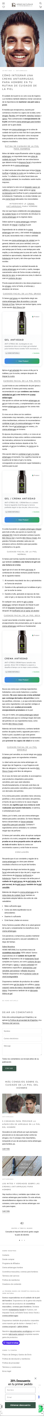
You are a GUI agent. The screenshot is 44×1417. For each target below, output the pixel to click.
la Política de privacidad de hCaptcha (23, 1020)
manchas (30, 116)
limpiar (38, 170)
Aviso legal (6, 1371)
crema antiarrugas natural (29, 715)
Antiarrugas (21, 71)
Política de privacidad (10, 1363)
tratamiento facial (32, 959)
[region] (22, 1229)
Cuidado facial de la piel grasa (22, 294)
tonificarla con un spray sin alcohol (25, 611)
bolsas (37, 116)
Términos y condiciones (11, 1367)
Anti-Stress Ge (19, 307)
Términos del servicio (10, 1276)
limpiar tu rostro (8, 376)
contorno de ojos (15, 278)
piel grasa (13, 298)
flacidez (12, 116)
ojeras (4, 119)
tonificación (27, 875)
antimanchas (28, 968)
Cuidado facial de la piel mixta (22, 381)
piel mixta (29, 570)
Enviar (9, 1068)
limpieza (18, 875)
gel (12, 446)
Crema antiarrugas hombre (12, 1267)
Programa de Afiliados (11, 1263)
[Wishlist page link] (4, 7)
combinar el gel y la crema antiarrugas (17, 423)
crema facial (10, 199)
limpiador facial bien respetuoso (20, 608)
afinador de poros (28, 971)
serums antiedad (27, 965)
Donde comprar (8, 1259)
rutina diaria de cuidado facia (13, 895)
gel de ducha (19, 984)
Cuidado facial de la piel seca (22, 615)
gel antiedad (14, 370)
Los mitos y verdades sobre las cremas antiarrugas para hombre (21, 1186)
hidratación (36, 233)
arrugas (5, 116)
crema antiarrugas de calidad (23, 240)
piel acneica (14, 971)
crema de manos (16, 988)
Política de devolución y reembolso (16, 1359)
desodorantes (28, 988)
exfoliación (6, 179)
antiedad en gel (8, 395)
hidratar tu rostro (16, 173)
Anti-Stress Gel (8, 538)
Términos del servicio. (11, 1023)
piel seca (21, 884)
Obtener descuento (20, 1405)
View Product (22, 361)
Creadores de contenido (11, 1284)
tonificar (5, 173)
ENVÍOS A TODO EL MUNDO (22, 1228)
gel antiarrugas (20, 426)
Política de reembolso (11, 1280)
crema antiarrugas (19, 129)
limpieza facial (24, 162)
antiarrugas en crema (16, 406)
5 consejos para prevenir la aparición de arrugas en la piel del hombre (21, 1124)
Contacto (5, 1255)
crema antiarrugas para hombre (28, 122)
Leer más (6, 1149)
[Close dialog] (35, 1378)
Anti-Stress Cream (29, 538)
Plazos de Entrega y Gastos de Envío (16, 1355)
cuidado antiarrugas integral (30, 529)
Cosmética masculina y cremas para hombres (20, 1272)
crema (31, 446)
